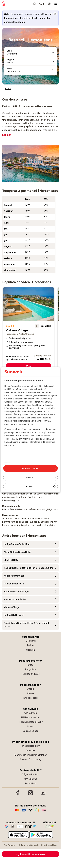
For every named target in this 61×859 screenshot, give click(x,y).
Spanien (30, 649)
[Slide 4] (32, 179)
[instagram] (30, 794)
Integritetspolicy (31, 745)
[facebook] (18, 794)
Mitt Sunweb (30, 778)
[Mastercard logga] (17, 811)
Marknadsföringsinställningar (30, 754)
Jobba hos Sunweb (28, 845)
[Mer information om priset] (50, 359)
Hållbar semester (30, 717)
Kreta (30, 664)
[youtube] (43, 794)
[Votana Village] (28, 329)
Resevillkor (30, 783)
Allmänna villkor (49, 845)
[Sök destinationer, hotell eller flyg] (34, 4)
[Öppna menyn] (56, 4)
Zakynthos (30, 669)
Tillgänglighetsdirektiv (30, 721)
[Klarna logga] (44, 811)
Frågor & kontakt (30, 774)
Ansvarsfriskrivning (30, 759)
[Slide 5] (35, 179)
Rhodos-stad (30, 697)
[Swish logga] (37, 811)
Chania (30, 688)
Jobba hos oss (30, 730)
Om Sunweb (30, 712)
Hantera (29, 486)
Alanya (30, 693)
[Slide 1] (26, 179)
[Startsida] (3, 3)
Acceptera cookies (29, 468)
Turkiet (30, 645)
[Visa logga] (23, 811)
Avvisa (29, 477)
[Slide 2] (28, 179)
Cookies (30, 750)
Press (30, 726)
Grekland (31, 640)
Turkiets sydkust (30, 673)
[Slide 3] (30, 179)
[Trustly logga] (30, 811)
